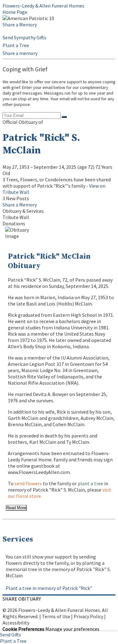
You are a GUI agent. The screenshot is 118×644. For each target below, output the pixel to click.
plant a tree (90, 483)
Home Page (15, 12)
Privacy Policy (88, 616)
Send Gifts (10, 634)
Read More (16, 507)
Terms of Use (56, 616)
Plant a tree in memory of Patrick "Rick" (49, 588)
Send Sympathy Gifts (24, 37)
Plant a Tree (16, 45)
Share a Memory (20, 24)
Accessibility (16, 622)
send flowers (28, 483)
